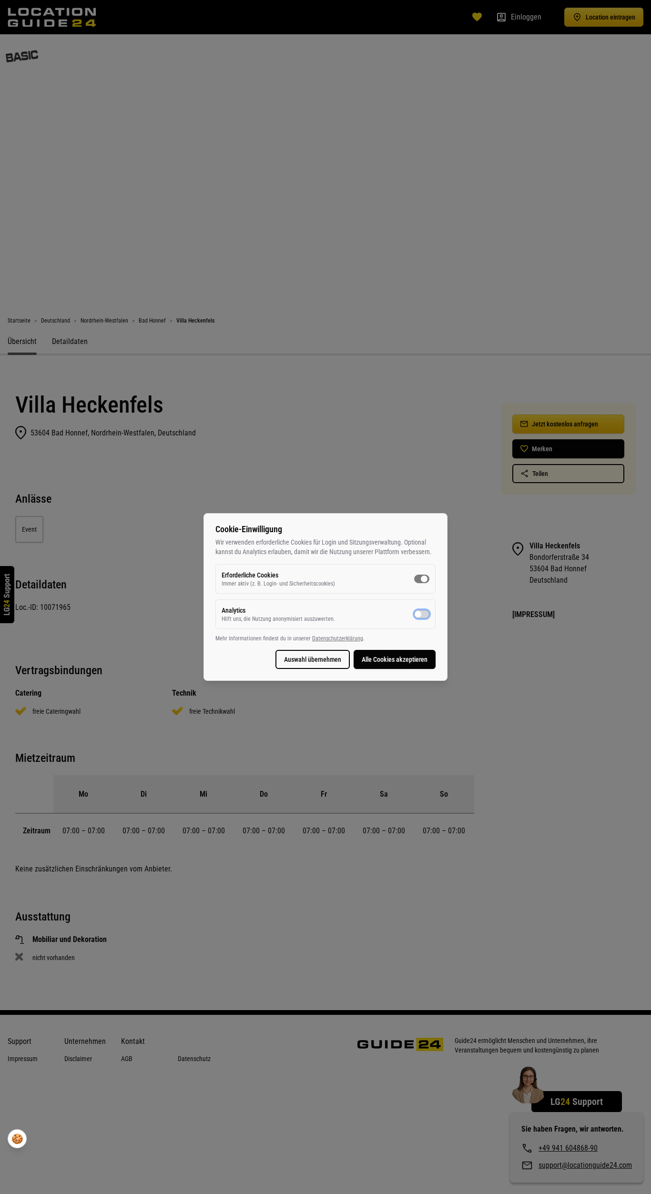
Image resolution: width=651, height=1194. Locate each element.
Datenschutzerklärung (337, 638)
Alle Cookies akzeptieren (394, 659)
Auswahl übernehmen (312, 659)
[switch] (421, 579)
